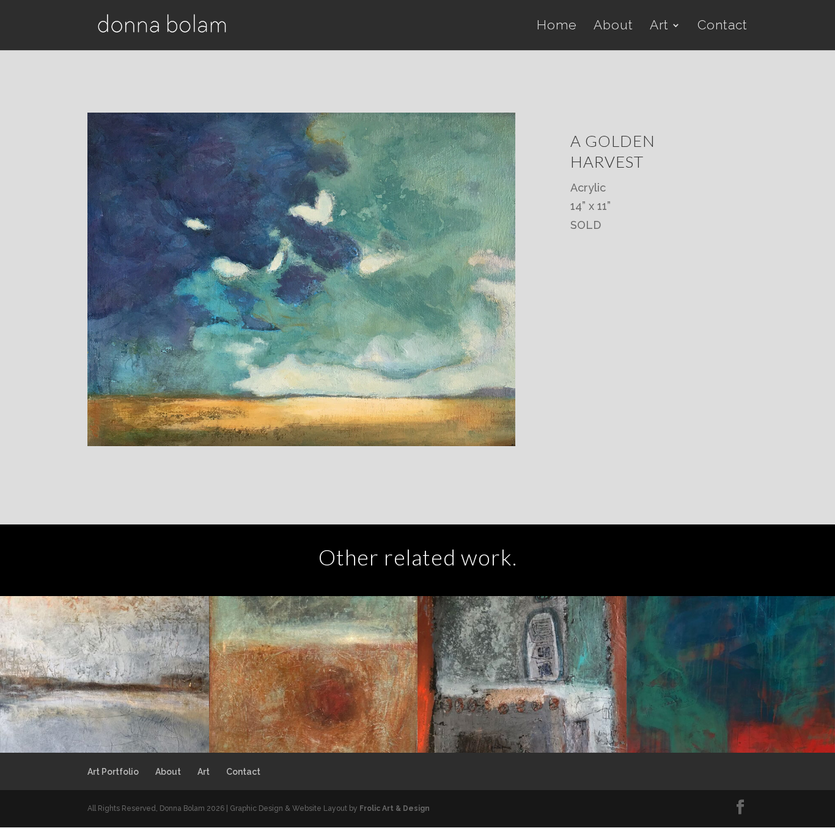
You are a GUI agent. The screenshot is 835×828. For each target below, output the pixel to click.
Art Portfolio (113, 772)
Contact (722, 26)
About (613, 26)
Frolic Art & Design (394, 808)
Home (557, 26)
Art (659, 26)
